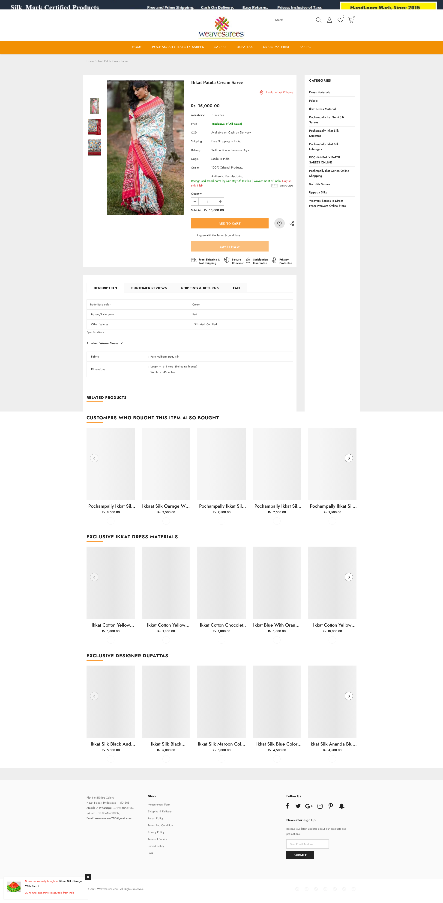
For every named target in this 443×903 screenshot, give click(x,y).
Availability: (198, 115)
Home (90, 61)
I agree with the (206, 235)
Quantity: (197, 194)
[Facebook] (287, 806)
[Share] (291, 223)
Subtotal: (196, 210)
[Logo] (221, 27)
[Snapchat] (342, 806)
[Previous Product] (94, 458)
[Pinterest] (331, 806)
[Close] (88, 877)
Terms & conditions (228, 235)
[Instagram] (320, 806)
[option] (145, 147)
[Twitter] (298, 806)
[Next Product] (349, 458)
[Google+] (309, 806)
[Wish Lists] (279, 223)
